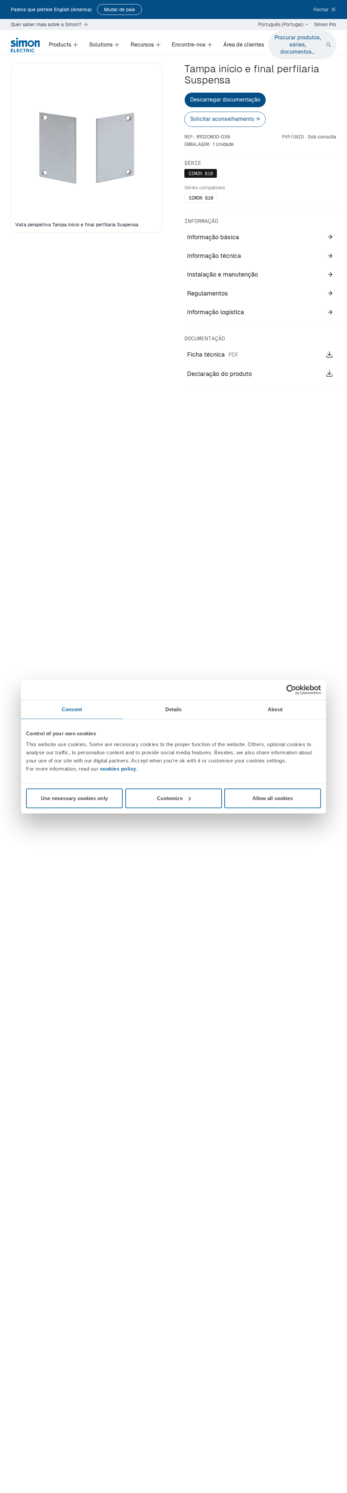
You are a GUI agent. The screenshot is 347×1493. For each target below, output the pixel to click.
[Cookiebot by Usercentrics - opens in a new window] (291, 690)
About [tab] (275, 709)
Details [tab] (173, 709)
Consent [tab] (72, 709)
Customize (170, 798)
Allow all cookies (272, 798)
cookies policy (118, 768)
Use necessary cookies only (74, 798)
